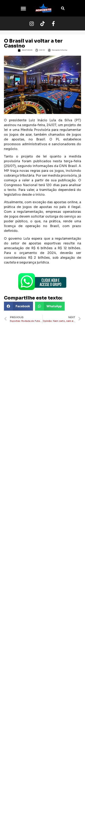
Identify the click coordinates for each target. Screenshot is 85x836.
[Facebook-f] (53, 23)
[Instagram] (32, 23)
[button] (23, 8)
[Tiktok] (42, 23)
